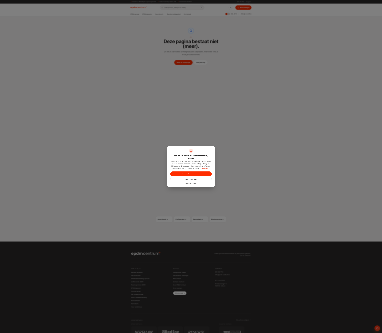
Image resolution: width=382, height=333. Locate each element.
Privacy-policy (205, 168)
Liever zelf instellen (191, 183)
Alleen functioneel (191, 179)
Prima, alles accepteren (191, 174)
